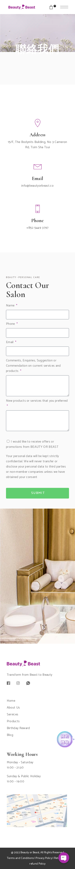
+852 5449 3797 (37, 228)
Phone (11, 324)
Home (11, 700)
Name (10, 305)
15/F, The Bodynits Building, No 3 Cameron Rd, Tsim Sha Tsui (37, 144)
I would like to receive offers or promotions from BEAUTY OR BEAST (32, 444)
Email (10, 342)
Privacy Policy (44, 858)
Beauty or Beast (30, 852)
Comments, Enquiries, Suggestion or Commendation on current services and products (33, 366)
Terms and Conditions (20, 858)
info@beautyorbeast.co (37, 185)
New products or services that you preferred (37, 400)
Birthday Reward (18, 728)
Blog (10, 735)
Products (13, 721)
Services (12, 714)
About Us (13, 707)
